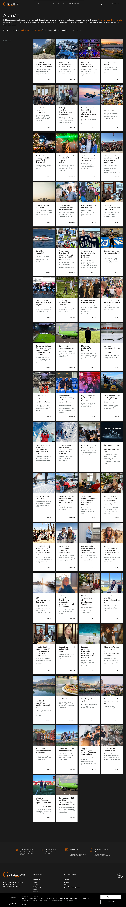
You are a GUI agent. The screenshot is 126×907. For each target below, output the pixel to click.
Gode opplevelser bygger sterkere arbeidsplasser (66, 207)
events (119, 20)
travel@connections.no (13, 886)
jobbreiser (110, 20)
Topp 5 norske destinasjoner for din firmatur (43, 751)
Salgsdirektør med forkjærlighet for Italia (67, 649)
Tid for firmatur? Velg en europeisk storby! (111, 701)
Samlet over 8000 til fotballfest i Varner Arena (88, 64)
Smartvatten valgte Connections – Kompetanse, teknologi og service (89, 501)
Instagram (29, 30)
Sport (60, 4)
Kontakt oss (116, 4)
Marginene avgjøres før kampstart (86, 348)
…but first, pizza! (66, 699)
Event (55, 4)
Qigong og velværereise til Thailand (65, 303)
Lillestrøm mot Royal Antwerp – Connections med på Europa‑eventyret (43, 802)
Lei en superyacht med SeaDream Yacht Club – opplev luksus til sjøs (43, 703)
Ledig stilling (37, 887)
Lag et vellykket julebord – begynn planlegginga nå (89, 398)
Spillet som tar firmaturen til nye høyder (43, 303)
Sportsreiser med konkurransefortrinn (112, 253)
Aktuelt (35, 889)
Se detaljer (24, 904)
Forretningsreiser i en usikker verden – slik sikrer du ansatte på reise (89, 112)
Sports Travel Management (72, 887)
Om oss (65, 4)
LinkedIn (38, 30)
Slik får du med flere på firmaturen (42, 110)
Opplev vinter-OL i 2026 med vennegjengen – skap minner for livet (43, 449)
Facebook (20, 30)
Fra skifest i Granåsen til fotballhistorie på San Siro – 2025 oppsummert (66, 255)
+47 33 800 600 (9, 884)
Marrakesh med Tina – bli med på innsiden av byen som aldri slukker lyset (43, 550)
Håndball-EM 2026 (74, 4)
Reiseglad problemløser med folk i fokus (112, 207)
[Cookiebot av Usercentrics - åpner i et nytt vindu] (12, 904)
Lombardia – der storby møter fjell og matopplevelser (44, 64)
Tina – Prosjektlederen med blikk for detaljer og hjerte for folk (111, 550)
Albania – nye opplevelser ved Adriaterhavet (65, 64)
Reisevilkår (36, 892)
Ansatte (35, 884)
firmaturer (102, 20)
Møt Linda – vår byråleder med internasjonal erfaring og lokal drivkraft (111, 501)
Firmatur (41, 4)
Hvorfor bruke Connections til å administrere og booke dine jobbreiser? (43, 651)
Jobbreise (48, 4)
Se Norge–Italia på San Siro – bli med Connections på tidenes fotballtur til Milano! (43, 350)
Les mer (48, 79)
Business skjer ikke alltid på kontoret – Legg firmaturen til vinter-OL (65, 449)
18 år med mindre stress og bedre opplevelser (89, 158)
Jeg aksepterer (111, 897)
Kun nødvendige (111, 901)
